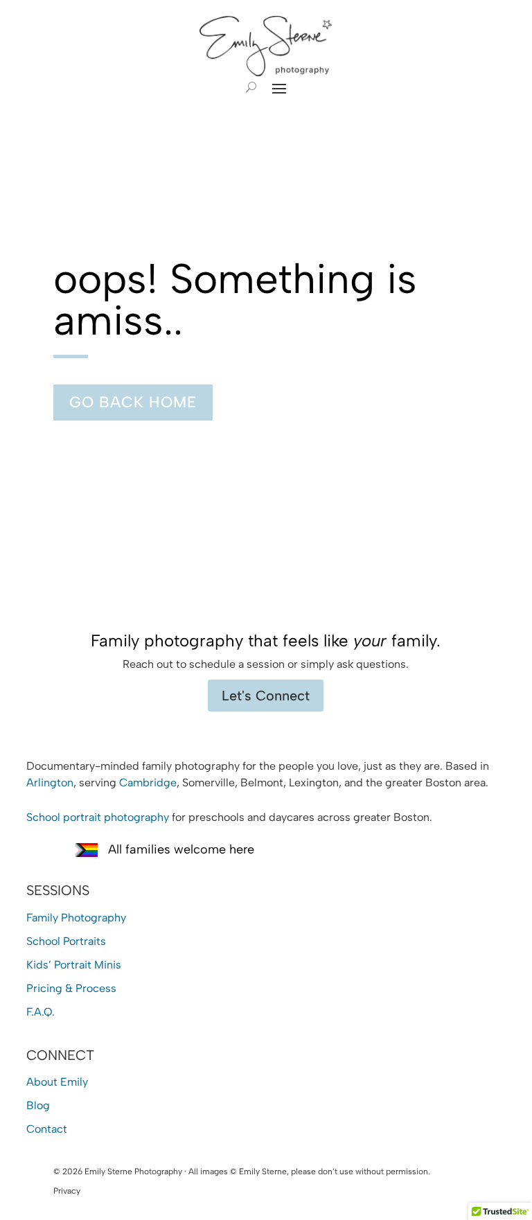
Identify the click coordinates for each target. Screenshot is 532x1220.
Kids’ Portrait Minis (73, 964)
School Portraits (66, 941)
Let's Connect (266, 695)
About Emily (57, 1081)
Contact (46, 1128)
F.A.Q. (40, 1011)
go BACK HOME (133, 402)
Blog (38, 1105)
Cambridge (148, 782)
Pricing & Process (71, 988)
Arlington (49, 782)
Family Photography (76, 917)
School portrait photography (97, 817)
